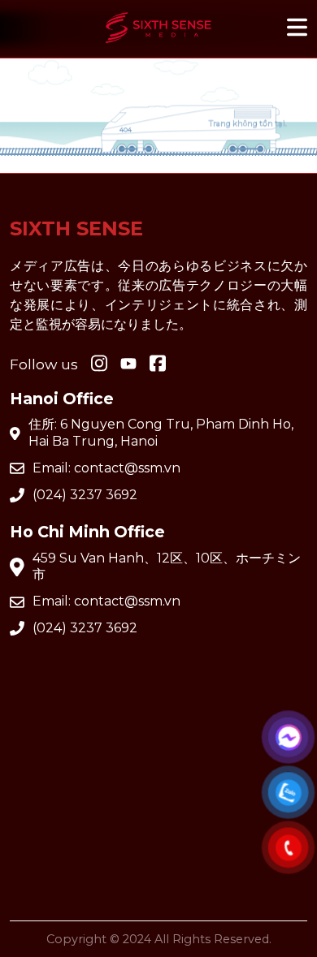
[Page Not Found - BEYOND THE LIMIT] (158, 46)
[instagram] (99, 364)
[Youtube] (158, 364)
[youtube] (128, 364)
